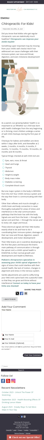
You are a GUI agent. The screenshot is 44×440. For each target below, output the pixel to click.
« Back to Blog (9, 299)
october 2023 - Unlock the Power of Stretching (17, 393)
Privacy (20, 430)
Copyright (9, 430)
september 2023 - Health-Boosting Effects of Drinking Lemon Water (21, 401)
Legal (14, 430)
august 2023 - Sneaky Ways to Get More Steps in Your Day (19, 408)
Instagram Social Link (13, 381)
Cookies (26, 430)
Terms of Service (19, 433)
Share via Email (26, 293)
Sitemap (28, 433)
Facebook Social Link (3, 381)
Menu (5, 18)
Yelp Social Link (8, 381)
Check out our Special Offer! (25, 437)
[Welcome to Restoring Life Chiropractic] (22, 11)
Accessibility (33, 430)
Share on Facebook (22, 293)
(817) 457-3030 (32, 2)
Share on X (17, 293)
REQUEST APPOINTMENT (15, 2)
